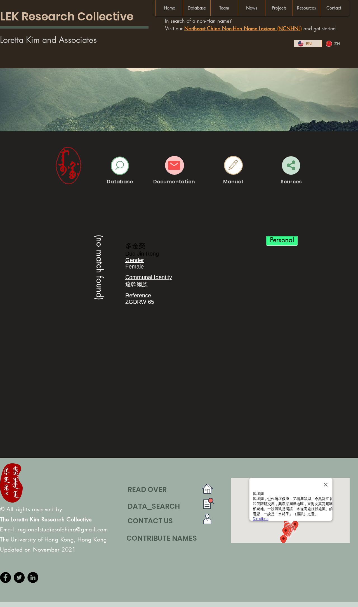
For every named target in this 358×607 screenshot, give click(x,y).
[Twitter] (19, 577)
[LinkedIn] (32, 577)
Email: (54, 529)
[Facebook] (5, 577)
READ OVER (147, 489)
